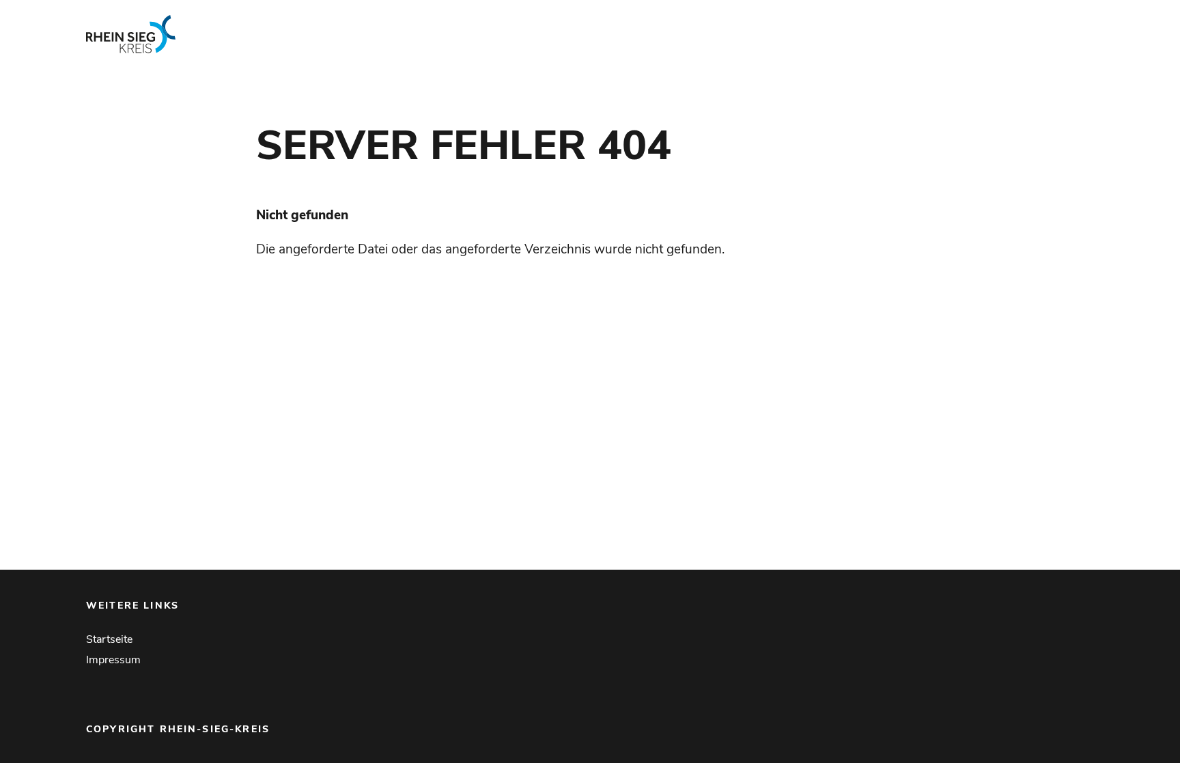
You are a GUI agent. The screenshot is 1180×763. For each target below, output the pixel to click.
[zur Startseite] (292, 34)
